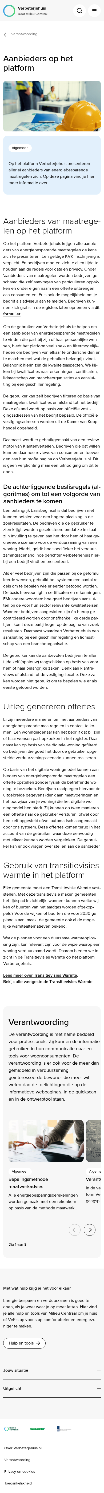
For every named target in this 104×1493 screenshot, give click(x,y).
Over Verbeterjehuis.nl (23, 1448)
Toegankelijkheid (18, 1483)
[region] (52, 1183)
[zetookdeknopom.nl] (40, 1428)
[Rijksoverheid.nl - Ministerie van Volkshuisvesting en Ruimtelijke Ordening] (67, 1428)
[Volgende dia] (89, 1230)
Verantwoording (17, 1460)
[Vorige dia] (75, 1230)
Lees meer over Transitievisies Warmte (40, 975)
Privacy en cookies (19, 1472)
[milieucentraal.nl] (14, 1428)
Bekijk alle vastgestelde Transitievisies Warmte (48, 981)
